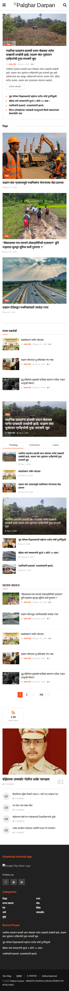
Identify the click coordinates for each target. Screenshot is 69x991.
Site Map (7, 976)
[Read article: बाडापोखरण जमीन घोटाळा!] (11, 344)
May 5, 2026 (24, 64)
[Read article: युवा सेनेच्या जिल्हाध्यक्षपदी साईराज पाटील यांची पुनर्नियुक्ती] (9, 543)
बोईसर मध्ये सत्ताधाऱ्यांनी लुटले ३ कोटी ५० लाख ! (29, 101)
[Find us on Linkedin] (22, 882)
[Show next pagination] (48, 694)
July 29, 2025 (9, 312)
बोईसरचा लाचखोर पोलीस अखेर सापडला (26, 779)
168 (41, 694)
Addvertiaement (49, 976)
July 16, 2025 (39, 364)
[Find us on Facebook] (6, 882)
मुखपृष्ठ (19, 976)
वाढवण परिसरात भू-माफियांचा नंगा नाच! (37, 359)
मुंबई (4, 916)
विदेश (38, 907)
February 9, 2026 (27, 557)
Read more (16, 86)
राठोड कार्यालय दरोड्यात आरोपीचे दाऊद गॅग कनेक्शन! (34, 828)
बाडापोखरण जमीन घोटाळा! (32, 339)
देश (4, 907)
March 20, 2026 (10, 187)
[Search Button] (64, 5)
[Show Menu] (4, 5)
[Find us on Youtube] (14, 882)
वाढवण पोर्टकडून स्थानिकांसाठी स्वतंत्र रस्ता (25, 307)
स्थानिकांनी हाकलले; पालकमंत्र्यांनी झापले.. (27, 105)
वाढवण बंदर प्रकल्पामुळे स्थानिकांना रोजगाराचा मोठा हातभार (33, 182)
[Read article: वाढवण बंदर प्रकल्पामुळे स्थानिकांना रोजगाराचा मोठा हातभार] (34, 156)
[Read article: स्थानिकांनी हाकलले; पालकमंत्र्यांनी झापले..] (9, 569)
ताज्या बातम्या (8, 903)
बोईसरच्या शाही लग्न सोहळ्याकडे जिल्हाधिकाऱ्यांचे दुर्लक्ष (34, 816)
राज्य (38, 898)
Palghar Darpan (17, 981)
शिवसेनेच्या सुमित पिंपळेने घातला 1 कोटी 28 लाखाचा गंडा (35, 794)
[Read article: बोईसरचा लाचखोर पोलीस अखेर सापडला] (34, 751)
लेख (38, 903)
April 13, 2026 (39, 388)
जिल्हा (8, 44)
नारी (4, 912)
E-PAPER (32, 976)
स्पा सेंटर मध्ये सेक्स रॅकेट (23, 805)
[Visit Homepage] (34, 5)
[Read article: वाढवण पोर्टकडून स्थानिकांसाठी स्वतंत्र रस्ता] (34, 280)
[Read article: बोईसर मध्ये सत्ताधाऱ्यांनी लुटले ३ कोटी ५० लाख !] (9, 556)
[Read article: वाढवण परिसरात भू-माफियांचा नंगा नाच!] (11, 364)
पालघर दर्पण (12, 64)
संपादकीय (40, 912)
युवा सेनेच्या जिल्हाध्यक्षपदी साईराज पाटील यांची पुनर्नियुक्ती (33, 96)
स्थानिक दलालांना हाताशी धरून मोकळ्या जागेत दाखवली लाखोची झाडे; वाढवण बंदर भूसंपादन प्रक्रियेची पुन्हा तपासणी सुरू (30, 54)
